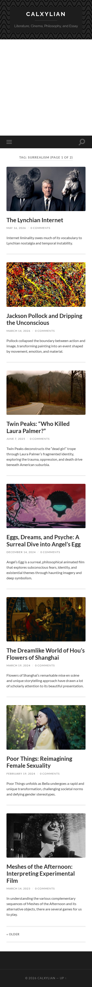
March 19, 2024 (18, 665)
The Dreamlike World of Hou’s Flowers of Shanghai (45, 654)
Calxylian (46, 13)
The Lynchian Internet (34, 220)
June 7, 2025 (15, 438)
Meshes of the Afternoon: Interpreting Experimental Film (40, 873)
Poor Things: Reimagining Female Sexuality (39, 762)
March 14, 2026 (18, 330)
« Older (13, 934)
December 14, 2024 (21, 552)
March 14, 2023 (18, 888)
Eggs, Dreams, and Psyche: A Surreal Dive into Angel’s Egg (43, 540)
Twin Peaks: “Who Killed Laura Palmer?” (38, 427)
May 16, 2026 (16, 228)
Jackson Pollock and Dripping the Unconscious (44, 319)
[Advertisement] (46, 87)
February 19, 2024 (20, 773)
